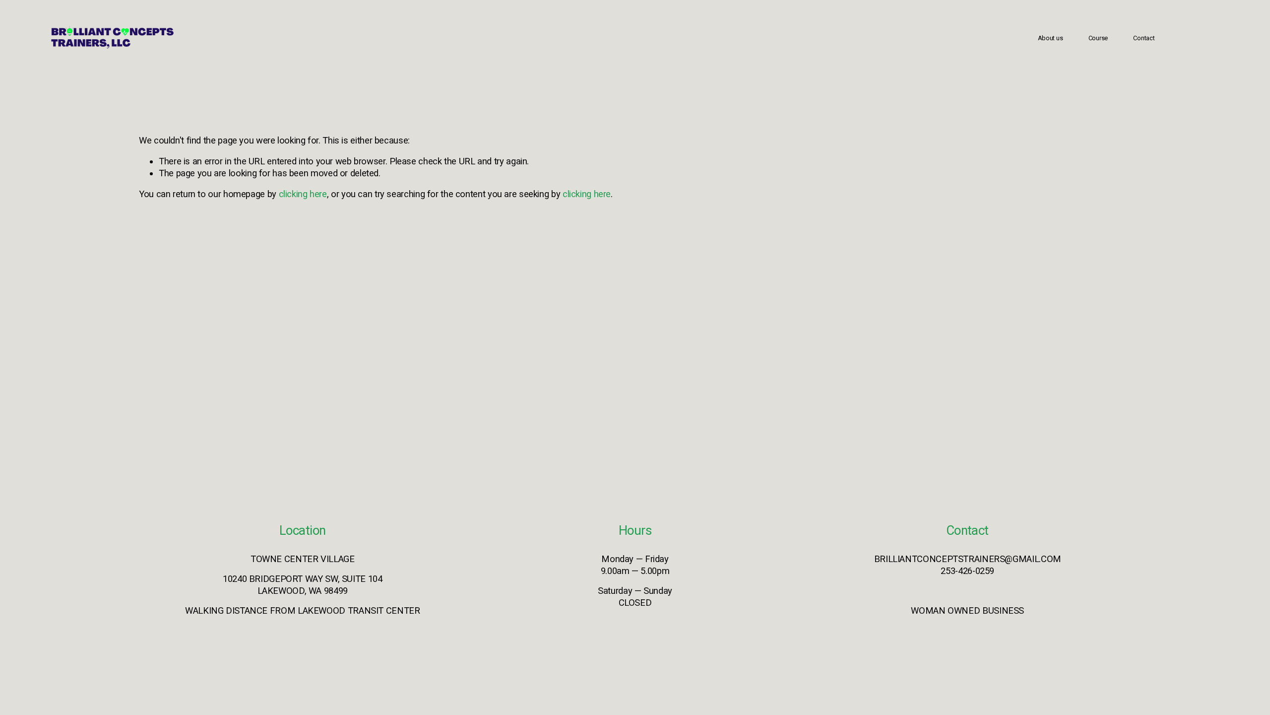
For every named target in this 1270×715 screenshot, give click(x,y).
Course (1098, 38)
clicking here (303, 194)
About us (1050, 38)
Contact (1143, 38)
